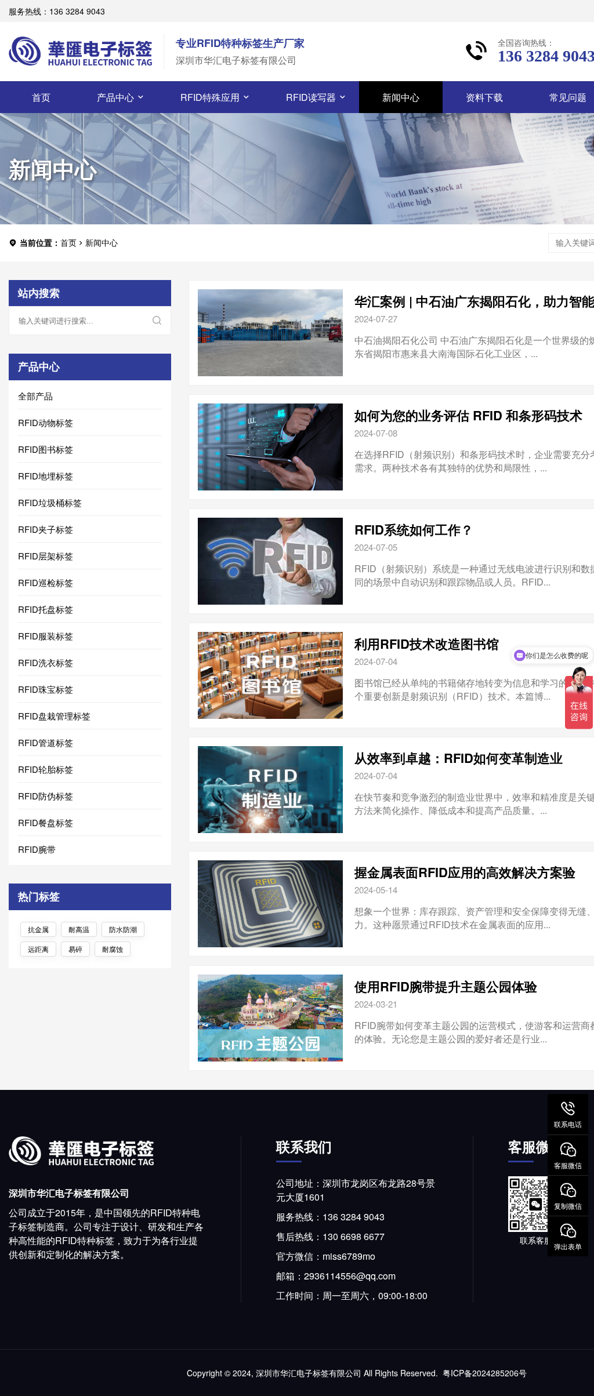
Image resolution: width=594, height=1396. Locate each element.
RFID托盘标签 (45, 609)
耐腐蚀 (112, 949)
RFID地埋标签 (45, 476)
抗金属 (38, 929)
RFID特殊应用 (210, 97)
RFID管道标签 (45, 742)
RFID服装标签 (45, 636)
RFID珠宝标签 (45, 689)
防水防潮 (123, 929)
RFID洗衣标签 (45, 662)
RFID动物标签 (45, 422)
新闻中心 (400, 97)
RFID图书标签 (45, 449)
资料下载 (484, 97)
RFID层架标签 (45, 556)
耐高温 (78, 929)
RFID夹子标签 (45, 529)
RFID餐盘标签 (45, 822)
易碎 (75, 949)
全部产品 (35, 396)
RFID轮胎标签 (45, 769)
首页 (41, 97)
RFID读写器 (311, 97)
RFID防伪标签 (45, 796)
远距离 (38, 949)
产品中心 (115, 97)
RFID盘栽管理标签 (54, 716)
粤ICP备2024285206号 (485, 1373)
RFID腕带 (37, 849)
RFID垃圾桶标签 (50, 502)
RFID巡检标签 (45, 582)
